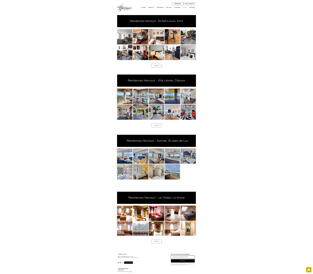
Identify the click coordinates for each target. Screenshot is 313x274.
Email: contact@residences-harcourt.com (125, 256)
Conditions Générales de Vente (123, 268)
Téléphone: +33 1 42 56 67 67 (124, 257)
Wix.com (130, 271)
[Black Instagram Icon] (120, 262)
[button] (121, 269)
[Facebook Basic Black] (118, 262)
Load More (156, 65)
